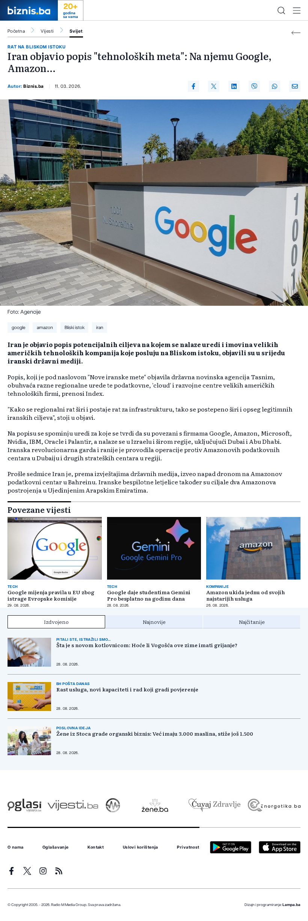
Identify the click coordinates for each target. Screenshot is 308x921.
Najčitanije (252, 621)
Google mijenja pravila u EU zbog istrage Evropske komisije (51, 595)
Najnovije (154, 621)
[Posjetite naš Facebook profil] (11, 871)
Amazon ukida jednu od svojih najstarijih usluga (245, 595)
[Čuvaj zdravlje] (214, 805)
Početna (16, 31)
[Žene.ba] (155, 805)
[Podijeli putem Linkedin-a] (234, 86)
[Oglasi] (24, 805)
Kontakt (96, 847)
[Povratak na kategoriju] (295, 33)
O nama (16, 847)
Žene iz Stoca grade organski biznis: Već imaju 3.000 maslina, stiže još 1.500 (154, 733)
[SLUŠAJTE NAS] (112, 805)
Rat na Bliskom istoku (36, 47)
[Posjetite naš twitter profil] (27, 871)
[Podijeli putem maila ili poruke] (294, 86)
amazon (45, 327)
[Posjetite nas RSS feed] (59, 871)
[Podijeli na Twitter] (213, 86)
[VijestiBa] (72, 805)
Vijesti (47, 31)
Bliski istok (75, 327)
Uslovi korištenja (140, 847)
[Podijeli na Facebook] (193, 86)
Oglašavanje (55, 847)
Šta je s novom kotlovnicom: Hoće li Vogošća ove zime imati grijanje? (146, 645)
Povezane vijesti (39, 509)
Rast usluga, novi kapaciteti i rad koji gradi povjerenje (127, 689)
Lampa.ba (291, 905)
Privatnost (188, 847)
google (18, 327)
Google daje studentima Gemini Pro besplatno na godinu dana (148, 595)
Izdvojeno (56, 621)
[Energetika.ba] (273, 805)
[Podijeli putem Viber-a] (254, 86)
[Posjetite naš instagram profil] (43, 871)
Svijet (76, 31)
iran (99, 327)
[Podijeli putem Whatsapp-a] (274, 86)
